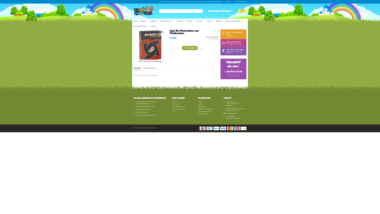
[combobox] (181, 11)
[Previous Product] (214, 30)
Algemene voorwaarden (205, 109)
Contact (174, 101)
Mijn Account (176, 104)
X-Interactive (152, 128)
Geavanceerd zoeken (178, 109)
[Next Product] (217, 30)
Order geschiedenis (178, 106)
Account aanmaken (240, 1)
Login (173, 111)
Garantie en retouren (204, 111)
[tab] (139, 68)
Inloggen (228, 1)
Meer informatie (150, 68)
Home (199, 101)
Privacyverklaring (203, 114)
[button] (163, 33)
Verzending (201, 106)
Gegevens (137, 68)
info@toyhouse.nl (231, 113)
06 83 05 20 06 (230, 108)
